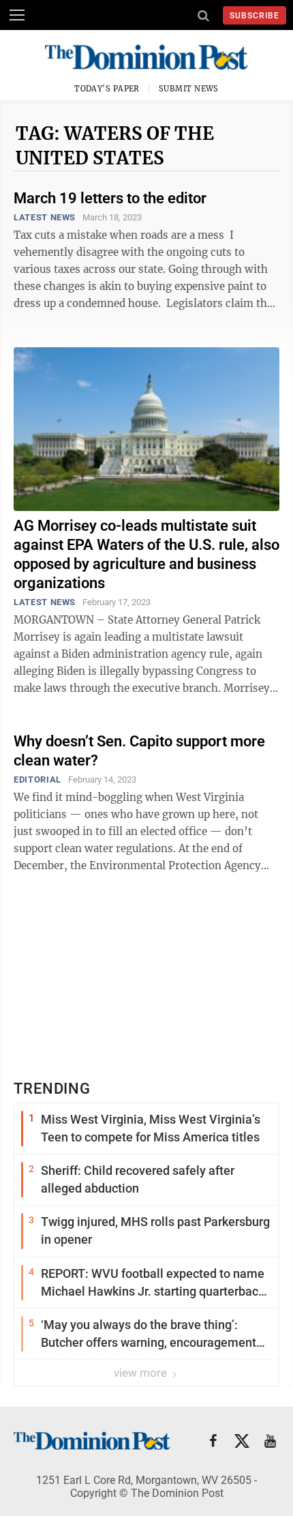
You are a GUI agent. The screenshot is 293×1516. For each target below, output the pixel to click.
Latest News (45, 217)
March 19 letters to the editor (110, 198)
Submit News (189, 88)
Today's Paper (107, 88)
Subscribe (254, 15)
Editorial (37, 779)
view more (142, 1373)
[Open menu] (17, 15)
